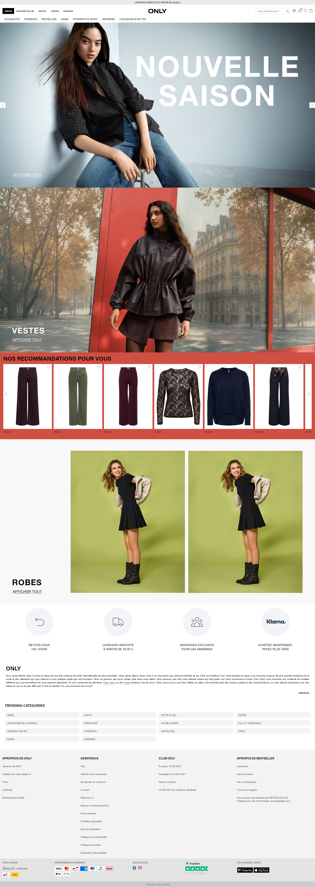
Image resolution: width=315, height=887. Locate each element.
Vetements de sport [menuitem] (85, 19)
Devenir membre (167, 781)
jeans (112, 682)
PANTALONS (90, 723)
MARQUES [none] (68, 11)
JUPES (241, 731)
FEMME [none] (8, 11)
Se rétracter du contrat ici (93, 781)
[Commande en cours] (311, 11)
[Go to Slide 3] (163, 182)
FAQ (83, 766)
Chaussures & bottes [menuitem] (132, 19)
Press (5, 781)
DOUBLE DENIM (169, 723)
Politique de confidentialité (94, 837)
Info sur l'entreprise (246, 781)
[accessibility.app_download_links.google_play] (245, 872)
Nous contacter (88, 813)
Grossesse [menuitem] (108, 19)
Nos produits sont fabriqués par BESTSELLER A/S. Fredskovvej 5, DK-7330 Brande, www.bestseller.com (263, 799)
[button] (27, 396)
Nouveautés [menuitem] (12, 19)
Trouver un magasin (247, 789)
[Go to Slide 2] (157, 182)
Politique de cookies (91, 844)
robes (105, 682)
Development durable (13, 797)
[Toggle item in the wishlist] (48, 367)
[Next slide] (312, 105)
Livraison (85, 789)
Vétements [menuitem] (30, 19)
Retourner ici (87, 797)
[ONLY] (157, 12)
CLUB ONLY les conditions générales (177, 789)
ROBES (10, 739)
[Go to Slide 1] (152, 182)
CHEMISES (89, 739)
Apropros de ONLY (17, 758)
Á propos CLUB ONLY (170, 766)
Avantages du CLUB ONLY (172, 774)
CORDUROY (90, 731)
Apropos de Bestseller (255, 758)
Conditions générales (91, 821)
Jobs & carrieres (245, 774)
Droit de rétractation (91, 829)
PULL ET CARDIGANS (249, 723)
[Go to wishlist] (305, 11)
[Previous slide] (3, 105)
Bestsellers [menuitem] (49, 19)
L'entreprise (242, 766)
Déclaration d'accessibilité (93, 852)
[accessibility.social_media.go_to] (134, 868)
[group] (27, 400)
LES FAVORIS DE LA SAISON (22, 723)
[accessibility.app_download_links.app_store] (261, 872)
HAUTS (87, 715)
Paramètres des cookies (158, 884)
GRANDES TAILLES (17, 731)
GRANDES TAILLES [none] (25, 11)
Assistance (89, 758)
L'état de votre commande (93, 774)
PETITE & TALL (169, 715)
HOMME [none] (55, 11)
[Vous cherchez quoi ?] (287, 11)
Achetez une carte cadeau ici (16, 774)
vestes (127, 682)
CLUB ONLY (167, 758)
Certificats (7, 789)
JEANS (10, 715)
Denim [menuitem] (64, 19)
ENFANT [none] (42, 11)
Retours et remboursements (95, 805)
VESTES (242, 715)
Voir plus (304, 693)
